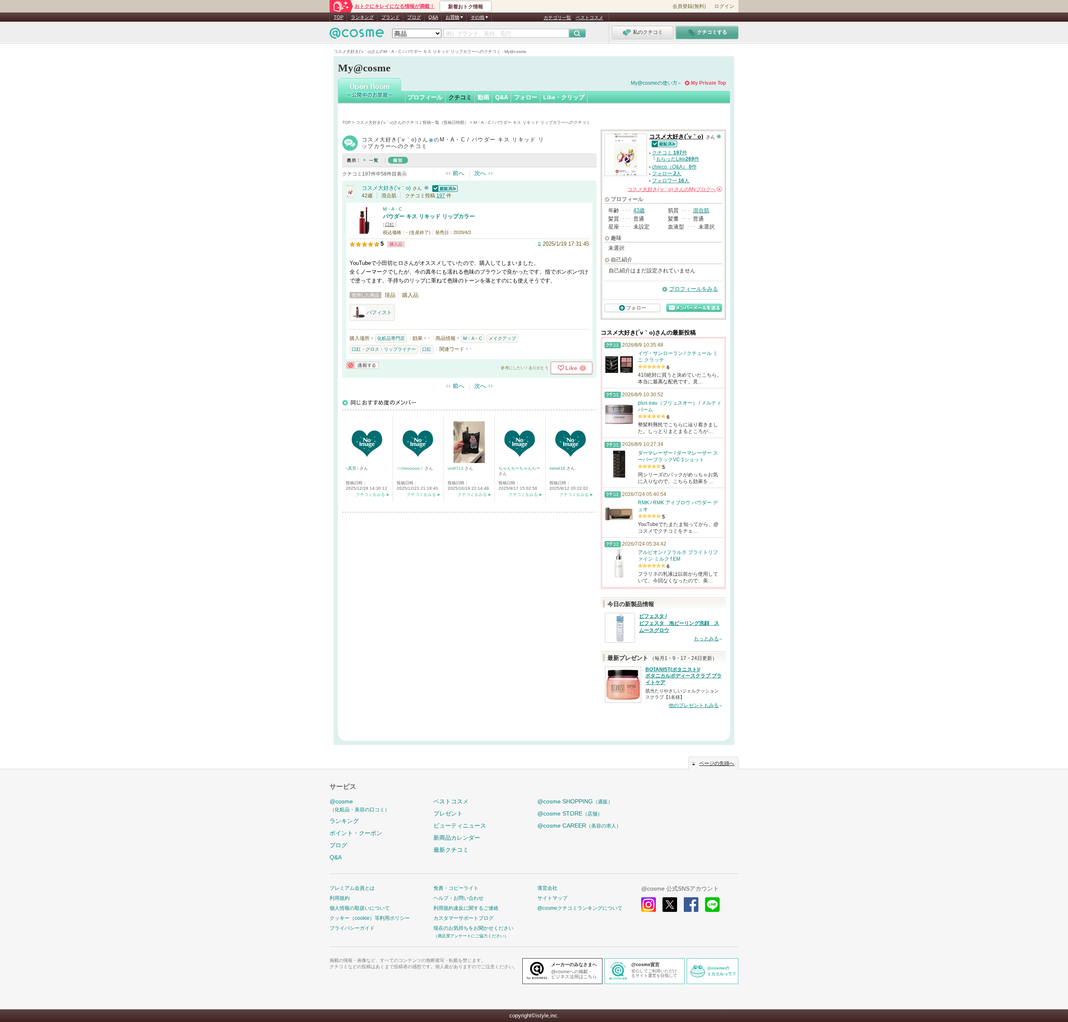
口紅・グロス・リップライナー (384, 349)
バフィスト (379, 312)
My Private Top (708, 83)
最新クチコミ (451, 849)
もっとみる (706, 639)
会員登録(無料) (689, 6)
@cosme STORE (569, 813)
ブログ (414, 17)
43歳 (639, 210)
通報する (362, 365)
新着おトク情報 (465, 7)
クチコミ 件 (669, 153)
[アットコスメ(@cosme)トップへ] (357, 35)
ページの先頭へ (716, 763)
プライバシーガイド (352, 928)
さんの (674, 189)
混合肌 (701, 210)
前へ (458, 173)
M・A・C (392, 208)
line (712, 904)
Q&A (433, 17)
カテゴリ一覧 (557, 17)
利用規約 (340, 898)
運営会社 (547, 888)
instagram (648, 904)
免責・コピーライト (456, 888)
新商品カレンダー (456, 837)
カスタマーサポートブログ (463, 918)
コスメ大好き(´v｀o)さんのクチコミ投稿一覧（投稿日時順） (412, 122)
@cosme (360, 805)
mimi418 (558, 468)
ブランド (390, 17)
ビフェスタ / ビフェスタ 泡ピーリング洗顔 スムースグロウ (679, 623)
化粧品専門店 (391, 338)
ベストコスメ (589, 17)
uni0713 (456, 468)
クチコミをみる (370, 494)
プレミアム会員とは (352, 888)
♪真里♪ (353, 468)
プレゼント (448, 813)
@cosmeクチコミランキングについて (579, 908)
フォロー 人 (666, 173)
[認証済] (444, 188)
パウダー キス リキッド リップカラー (429, 216)
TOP (338, 17)
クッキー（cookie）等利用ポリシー (370, 918)
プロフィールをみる (693, 289)
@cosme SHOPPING (575, 801)
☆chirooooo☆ (411, 468)
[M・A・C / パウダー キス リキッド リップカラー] (364, 231)
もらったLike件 (677, 159)
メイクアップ (502, 338)
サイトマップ (552, 898)
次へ (480, 173)
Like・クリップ (563, 97)
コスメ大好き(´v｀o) (386, 188)
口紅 (389, 224)
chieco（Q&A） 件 (674, 167)
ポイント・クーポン (356, 833)
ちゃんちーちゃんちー (519, 468)
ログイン (724, 6)
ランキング (362, 17)
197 (440, 196)
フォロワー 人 (670, 181)
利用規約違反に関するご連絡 (466, 908)
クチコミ (460, 97)
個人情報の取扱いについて (360, 908)
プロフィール (425, 97)
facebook (691, 904)
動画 (483, 97)
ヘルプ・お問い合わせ (458, 898)
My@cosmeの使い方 (654, 83)
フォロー (525, 97)
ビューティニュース (459, 825)
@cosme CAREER (579, 825)
